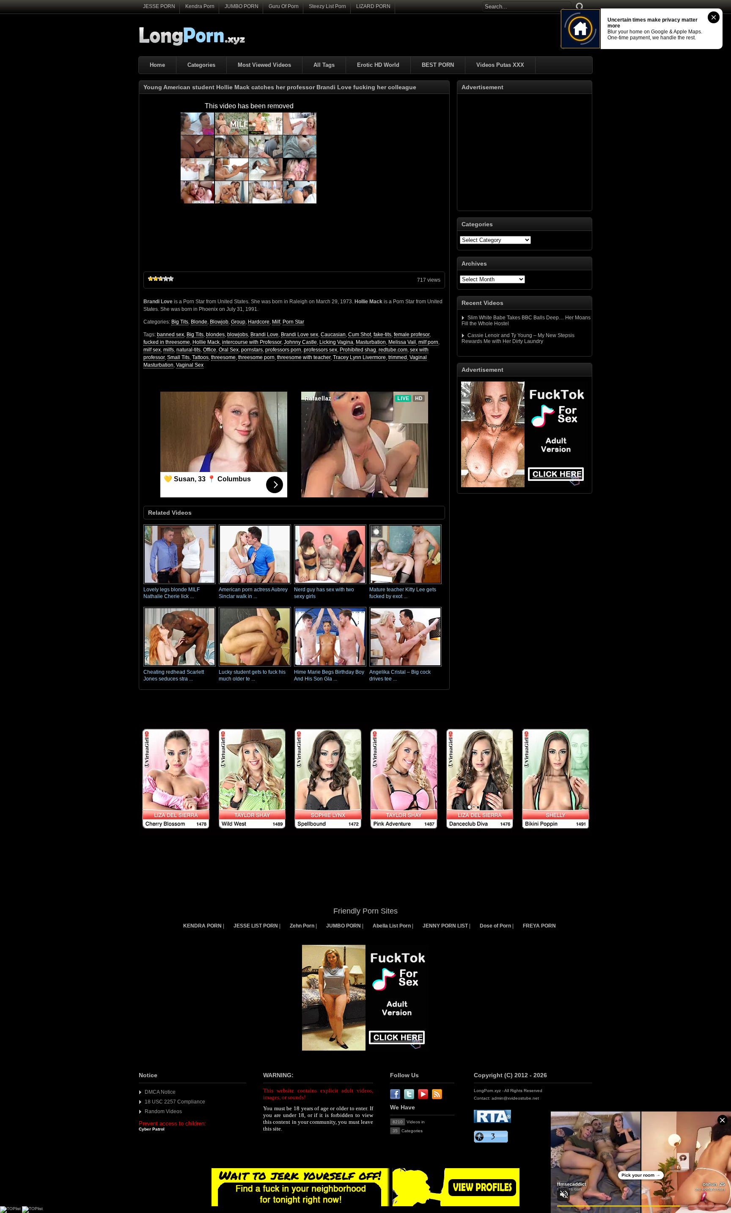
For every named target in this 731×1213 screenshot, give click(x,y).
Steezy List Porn (327, 6)
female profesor (411, 335)
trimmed (397, 357)
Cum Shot (359, 335)
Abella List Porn (392, 926)
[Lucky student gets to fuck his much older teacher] (255, 667)
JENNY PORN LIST (445, 926)
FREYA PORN (539, 926)
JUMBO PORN (241, 6)
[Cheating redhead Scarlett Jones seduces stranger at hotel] (179, 667)
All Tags (324, 65)
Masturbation (371, 342)
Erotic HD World (378, 65)
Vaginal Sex (189, 365)
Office (209, 350)
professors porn (283, 350)
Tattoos (200, 357)
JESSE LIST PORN (256, 926)
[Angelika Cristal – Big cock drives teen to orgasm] (405, 667)
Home (157, 65)
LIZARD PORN (373, 6)
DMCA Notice (160, 1092)
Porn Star (293, 322)
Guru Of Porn (284, 6)
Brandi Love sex (299, 335)
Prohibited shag (358, 350)
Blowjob (219, 322)
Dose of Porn (495, 926)
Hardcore (258, 322)
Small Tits (178, 357)
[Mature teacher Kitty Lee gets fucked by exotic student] (405, 584)
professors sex (320, 350)
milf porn (428, 342)
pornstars (252, 350)
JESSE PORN (159, 6)
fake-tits (382, 335)
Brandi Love (264, 335)
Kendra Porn (199, 6)
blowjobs (237, 335)
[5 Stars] (170, 278)
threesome (223, 357)
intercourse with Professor (251, 342)
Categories (201, 65)
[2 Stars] (155, 278)
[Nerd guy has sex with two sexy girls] (330, 584)
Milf (276, 322)
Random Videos (163, 1111)
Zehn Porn (302, 926)
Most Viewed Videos (264, 65)
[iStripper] (365, 834)
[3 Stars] (160, 278)
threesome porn (256, 357)
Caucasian (333, 335)
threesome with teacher (303, 357)
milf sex (152, 350)
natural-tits (188, 350)
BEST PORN (438, 65)
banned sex (170, 335)
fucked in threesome (166, 342)
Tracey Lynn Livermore (359, 357)
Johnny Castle (300, 342)
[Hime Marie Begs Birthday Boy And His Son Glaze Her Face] (330, 667)
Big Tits (179, 322)
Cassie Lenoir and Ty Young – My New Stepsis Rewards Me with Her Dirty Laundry (518, 338)
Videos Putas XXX (500, 65)
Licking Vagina (336, 342)
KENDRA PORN (202, 926)
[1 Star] (150, 278)
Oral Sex (229, 350)
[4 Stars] (165, 278)
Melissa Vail (402, 342)
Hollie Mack (206, 342)
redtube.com (393, 350)
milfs (168, 350)
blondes (215, 335)
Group (238, 322)
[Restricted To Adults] (492, 1121)
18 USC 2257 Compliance (175, 1102)
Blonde (199, 322)
